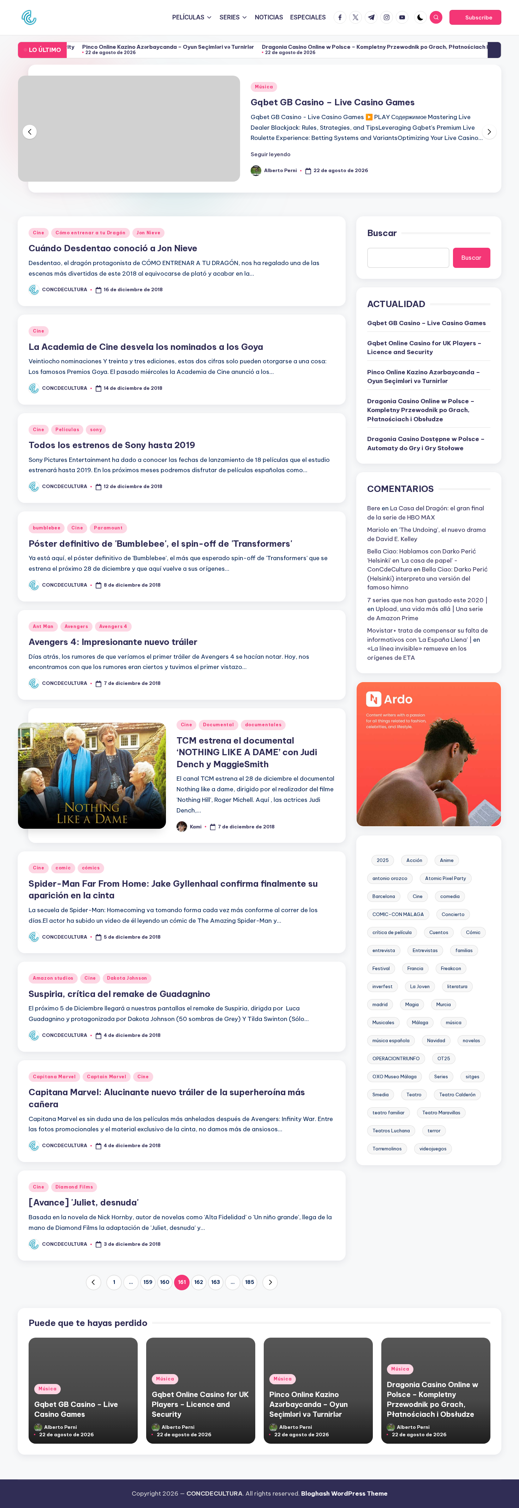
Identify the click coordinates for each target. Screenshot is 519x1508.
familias (464, 950)
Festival (381, 968)
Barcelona (383, 896)
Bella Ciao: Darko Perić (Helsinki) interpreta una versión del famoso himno (427, 578)
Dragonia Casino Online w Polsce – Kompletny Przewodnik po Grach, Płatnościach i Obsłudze (351, 46)
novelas (471, 1040)
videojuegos (433, 1148)
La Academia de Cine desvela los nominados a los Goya (146, 346)
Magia (412, 1004)
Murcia (443, 1004)
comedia (450, 896)
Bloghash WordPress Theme (344, 1493)
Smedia (380, 1094)
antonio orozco (389, 878)
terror (434, 1130)
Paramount (108, 527)
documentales (263, 724)
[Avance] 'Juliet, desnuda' (83, 1202)
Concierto (453, 914)
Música (264, 86)
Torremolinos (387, 1148)
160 (164, 1282)
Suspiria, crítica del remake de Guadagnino (119, 993)
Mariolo (378, 530)
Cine (38, 232)
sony (96, 429)
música (453, 1022)
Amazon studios (53, 978)
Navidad (436, 1040)
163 (215, 1282)
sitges (472, 1076)
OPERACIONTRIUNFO (396, 1058)
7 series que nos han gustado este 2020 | (427, 600)
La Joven (420, 986)
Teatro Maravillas (441, 1112)
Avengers (76, 626)
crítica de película (392, 932)
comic (63, 867)
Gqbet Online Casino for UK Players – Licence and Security (424, 347)
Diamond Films (74, 1187)
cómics (91, 867)
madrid (380, 1004)
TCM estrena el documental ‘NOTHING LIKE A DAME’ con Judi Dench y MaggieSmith (247, 752)
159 (148, 1282)
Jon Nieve (148, 232)
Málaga (420, 1022)
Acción (414, 860)
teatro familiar (388, 1112)
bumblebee (46, 527)
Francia (415, 968)
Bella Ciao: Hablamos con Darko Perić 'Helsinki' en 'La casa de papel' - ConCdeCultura (421, 560)
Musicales (383, 1022)
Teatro (414, 1094)
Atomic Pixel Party (445, 878)
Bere (373, 508)
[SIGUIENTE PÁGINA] (270, 1282)
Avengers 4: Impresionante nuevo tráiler (113, 641)
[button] (475, 17)
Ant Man (43, 626)
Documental (218, 724)
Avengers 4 (113, 626)
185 (249, 1282)
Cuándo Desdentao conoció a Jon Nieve (113, 248)
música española (391, 1040)
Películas (67, 429)
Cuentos (438, 932)
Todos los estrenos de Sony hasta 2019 (112, 445)
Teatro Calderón (457, 1094)
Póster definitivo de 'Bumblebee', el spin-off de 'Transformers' (160, 543)
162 (198, 1282)
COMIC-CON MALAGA (398, 914)
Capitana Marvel (54, 1076)
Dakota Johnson (127, 978)
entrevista (383, 950)
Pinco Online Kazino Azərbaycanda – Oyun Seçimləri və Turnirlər (131, 46)
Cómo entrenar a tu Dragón (90, 232)
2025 (383, 860)
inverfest (382, 986)
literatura (457, 986)
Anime (447, 860)
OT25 (443, 1058)
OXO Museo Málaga (394, 1076)
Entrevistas (425, 950)
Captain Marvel (106, 1076)
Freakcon (451, 968)
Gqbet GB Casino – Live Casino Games (333, 102)
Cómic (473, 932)
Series (441, 1076)
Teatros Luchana (391, 1130)
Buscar (382, 233)
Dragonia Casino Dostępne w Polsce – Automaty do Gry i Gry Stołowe (426, 443)
